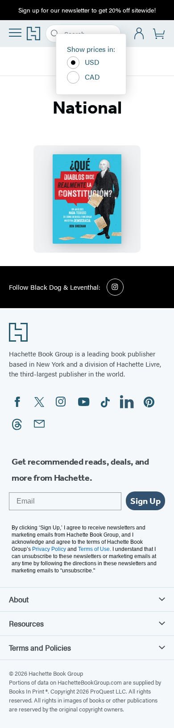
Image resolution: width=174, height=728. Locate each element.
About (19, 599)
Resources (26, 623)
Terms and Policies (40, 647)
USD (92, 62)
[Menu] (15, 33)
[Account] (139, 34)
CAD (92, 77)
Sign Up (145, 500)
